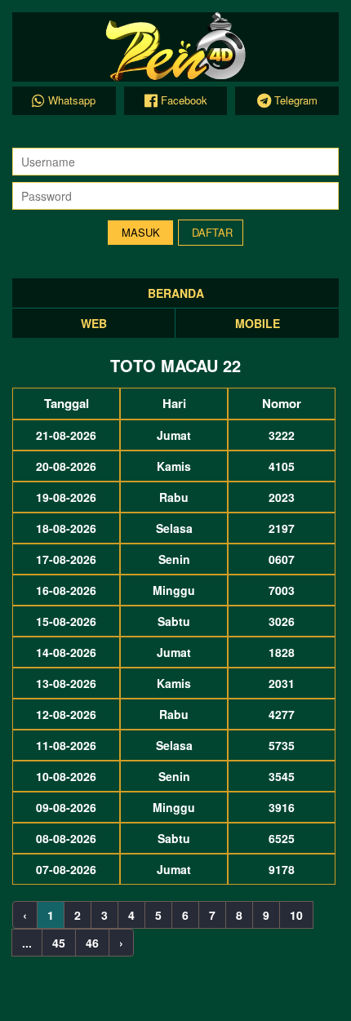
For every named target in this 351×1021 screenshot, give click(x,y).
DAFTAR (212, 232)
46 (92, 942)
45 (58, 942)
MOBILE (257, 323)
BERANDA (176, 293)
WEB (94, 323)
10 (296, 915)
